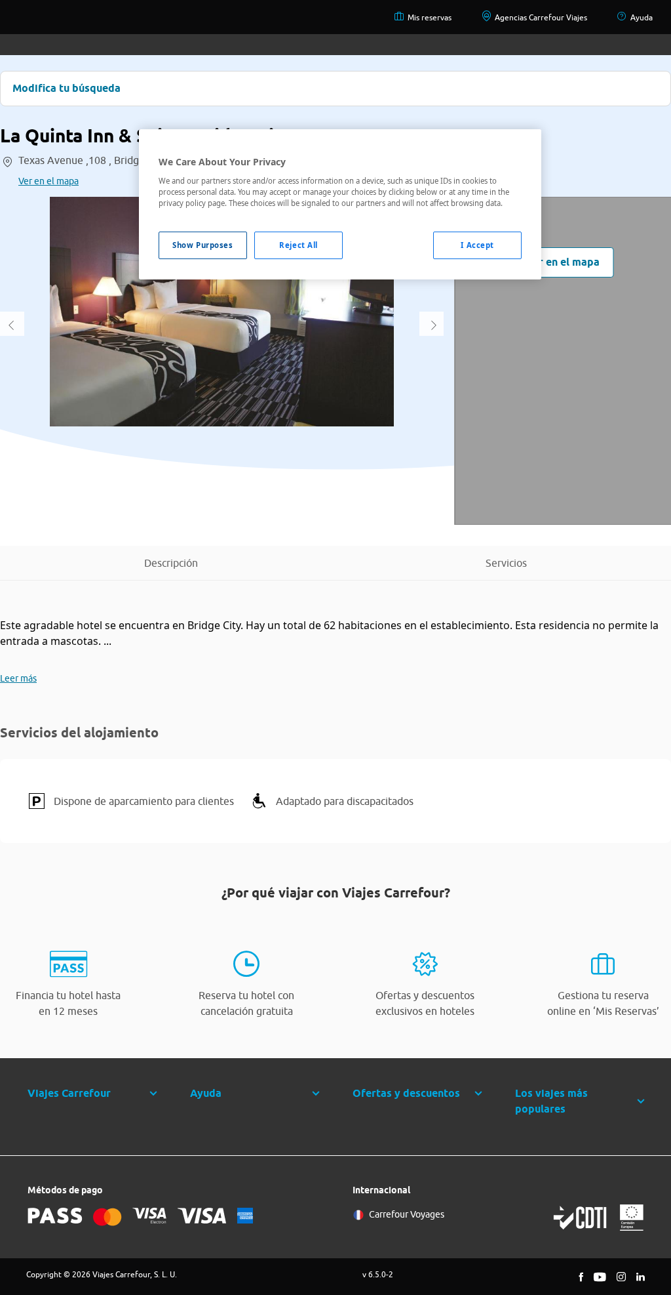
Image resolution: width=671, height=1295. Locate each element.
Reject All (298, 245)
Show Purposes (202, 245)
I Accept (477, 245)
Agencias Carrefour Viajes (541, 17)
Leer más (18, 678)
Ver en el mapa (48, 181)
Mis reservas (429, 17)
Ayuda (641, 17)
